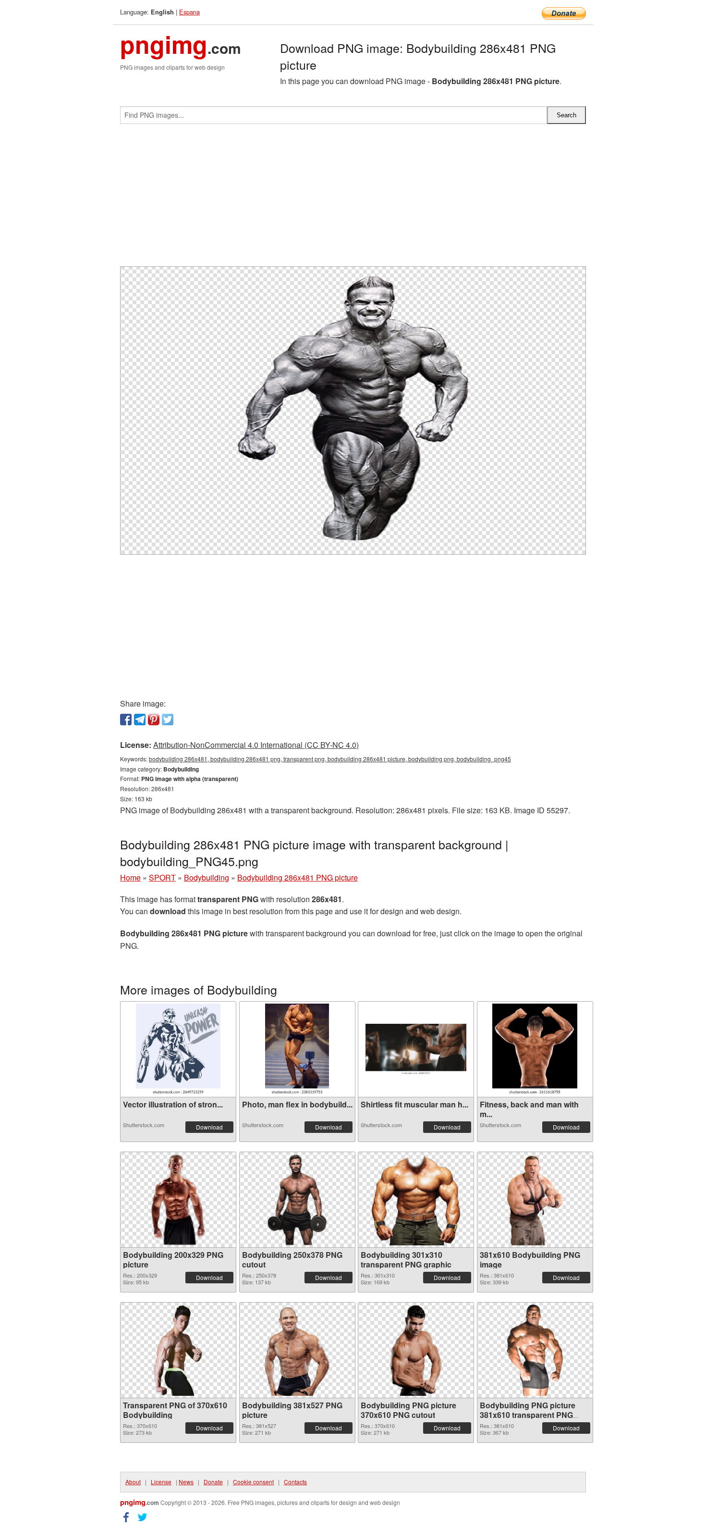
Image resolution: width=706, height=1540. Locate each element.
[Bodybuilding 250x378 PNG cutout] (297, 1199)
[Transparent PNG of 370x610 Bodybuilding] (178, 1350)
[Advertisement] (353, 199)
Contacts (295, 1482)
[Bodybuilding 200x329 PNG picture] (178, 1199)
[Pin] (153, 719)
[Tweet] (167, 719)
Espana (189, 11)
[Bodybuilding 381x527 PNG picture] (297, 1350)
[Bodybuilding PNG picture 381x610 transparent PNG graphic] (535, 1350)
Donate (213, 1482)
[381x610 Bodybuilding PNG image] (535, 1199)
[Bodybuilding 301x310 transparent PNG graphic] (416, 1199)
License (161, 1482)
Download (209, 1127)
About (133, 1482)
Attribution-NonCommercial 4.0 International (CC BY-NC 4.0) (256, 744)
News (186, 1482)
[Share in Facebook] (126, 719)
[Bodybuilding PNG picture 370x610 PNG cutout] (416, 1350)
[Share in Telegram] (140, 719)
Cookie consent (253, 1482)
